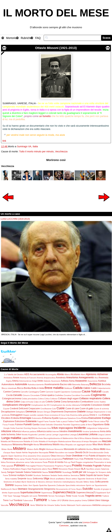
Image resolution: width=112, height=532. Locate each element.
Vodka (57, 505)
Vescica (39, 505)
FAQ (38, 37)
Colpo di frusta (27, 402)
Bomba (27, 388)
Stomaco (22, 489)
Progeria (67, 466)
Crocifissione (45, 408)
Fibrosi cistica (99, 421)
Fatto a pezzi (61, 421)
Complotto (85, 405)
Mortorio (11, 37)
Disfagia (89, 412)
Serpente (21, 478)
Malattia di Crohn (30, 441)
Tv (49, 500)
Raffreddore (15, 469)
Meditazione (7, 444)
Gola (106, 424)
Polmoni (19, 465)
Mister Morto (7, 449)
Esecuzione (94, 418)
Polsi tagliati (31, 466)
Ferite (90, 421)
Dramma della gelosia (79, 415)
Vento (32, 505)
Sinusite (79, 482)
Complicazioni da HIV (40, 405)
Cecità (9, 395)
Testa (68, 495)
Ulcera (65, 500)
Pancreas (8, 458)
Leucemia (82, 434)
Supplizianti (101, 492)
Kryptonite (32, 434)
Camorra (15, 391)
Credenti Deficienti (19, 408)
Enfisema (46, 418)
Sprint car (90, 485)
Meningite (28, 444)
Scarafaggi (67, 472)
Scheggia (91, 472)
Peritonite (88, 459)
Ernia (78, 418)
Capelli (57, 392)
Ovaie (68, 455)
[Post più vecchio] (104, 203)
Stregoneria (49, 489)
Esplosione (8, 421)
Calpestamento (103, 388)
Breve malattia (54, 388)
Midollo (56, 444)
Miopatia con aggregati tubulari (78, 444)
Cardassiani (76, 392)
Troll (11, 500)
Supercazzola (14, 492)
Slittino (86, 482)
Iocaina (86, 431)
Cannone (49, 392)
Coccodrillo (85, 395)
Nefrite (25, 452)
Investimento (75, 431)
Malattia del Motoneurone (12, 441)
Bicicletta (106, 384)
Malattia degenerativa (101, 438)
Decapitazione (8, 411)
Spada (36, 485)
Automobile (21, 384)
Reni (55, 468)
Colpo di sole (39, 402)
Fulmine (19, 424)
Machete (39, 438)
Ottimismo (60, 456)
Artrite (40, 381)
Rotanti (77, 469)
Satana (27, 472)
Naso (13, 452)
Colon (17, 401)
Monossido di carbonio (75, 449)
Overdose (77, 455)
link (4, 140)
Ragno (24, 469)
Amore (16, 377)
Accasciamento (37, 374)
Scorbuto (37, 475)
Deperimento (57, 411)
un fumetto (45, 116)
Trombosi (17, 500)
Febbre (71, 421)
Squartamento (101, 485)
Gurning (27, 428)
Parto (76, 459)
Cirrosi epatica (47, 395)
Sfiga (46, 478)
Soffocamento (101, 481)
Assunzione (93, 381)
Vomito (63, 505)
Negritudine (33, 452)
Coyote (6, 408)
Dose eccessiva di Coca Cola (57, 415)
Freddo (11, 424)
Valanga (105, 500)
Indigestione (92, 428)
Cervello (17, 395)
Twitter (54, 500)
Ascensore (55, 381)
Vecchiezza (61, 151)
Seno (82, 475)
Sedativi (53, 475)
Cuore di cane (72, 408)
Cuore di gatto (86, 408)
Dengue (47, 412)
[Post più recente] (8, 203)
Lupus (25, 438)
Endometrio (37, 418)
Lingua (101, 434)
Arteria (15, 381)
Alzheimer (102, 374)
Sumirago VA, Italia (27, 146)
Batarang (85, 384)
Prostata (87, 465)
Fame (45, 421)
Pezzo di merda (55, 462)
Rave (50, 469)
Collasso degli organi (68, 398)
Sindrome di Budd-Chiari (96, 479)
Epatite (55, 418)
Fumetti (27, 424)
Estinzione (20, 421)
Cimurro (26, 395)
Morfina (89, 449)
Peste (45, 462)
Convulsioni (97, 405)
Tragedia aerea (93, 495)
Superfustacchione (30, 492)
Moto (102, 449)
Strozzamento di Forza (66, 489)
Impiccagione (66, 428)
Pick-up (67, 462)
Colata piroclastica (29, 398)
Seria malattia (11, 479)
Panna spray (19, 459)
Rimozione (63, 469)
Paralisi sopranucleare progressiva (47, 459)
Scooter (29, 475)
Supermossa (46, 492)
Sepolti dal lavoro (94, 475)
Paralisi (28, 459)
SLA (83, 468)
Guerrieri (19, 428)
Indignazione (103, 428)
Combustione (86, 401)
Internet (55, 431)
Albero (67, 374)
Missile (107, 444)
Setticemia (38, 478)
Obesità (78, 452)
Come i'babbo (100, 402)
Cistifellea (59, 395)
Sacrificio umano (93, 469)
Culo (54, 408)
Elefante (106, 415)
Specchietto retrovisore (75, 485)
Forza (5, 424)
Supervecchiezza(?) (86, 492)
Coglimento (98, 395)
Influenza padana (28, 431)
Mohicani (50, 449)
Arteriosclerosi (25, 381)
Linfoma (93, 434)
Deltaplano (20, 412)
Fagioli (40, 421)
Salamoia (105, 469)
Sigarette (81, 479)
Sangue (11, 472)
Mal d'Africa (79, 438)
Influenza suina (44, 431)
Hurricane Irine (44, 428)
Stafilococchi (6, 489)
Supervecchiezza (64, 492)
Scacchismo (55, 472)
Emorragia (25, 418)
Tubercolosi (28, 500)
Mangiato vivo (95, 441)
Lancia (48, 434)
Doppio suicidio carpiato (33, 415)
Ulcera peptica (75, 500)
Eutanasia (31, 421)
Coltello (49, 401)
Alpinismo (91, 374)
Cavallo (105, 392)
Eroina (84, 418)
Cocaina (67, 395)
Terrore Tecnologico (56, 496)
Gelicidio (49, 424)
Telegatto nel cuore (29, 496)
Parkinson (68, 458)
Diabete (81, 411)
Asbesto (47, 381)
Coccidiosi (75, 395)
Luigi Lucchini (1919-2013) (15, 219)
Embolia (15, 418)
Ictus (54, 427)
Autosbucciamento (36, 384)
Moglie (42, 449)
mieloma (96, 505)
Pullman (106, 465)
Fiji (107, 421)
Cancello (24, 392)
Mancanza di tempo (80, 441)
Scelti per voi (79, 472)
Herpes (34, 428)
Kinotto (25, 434)
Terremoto (43, 495)
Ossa (53, 455)
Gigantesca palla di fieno (81, 424)
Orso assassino (43, 456)
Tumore (40, 500)
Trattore (105, 496)
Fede (76, 421)
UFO (59, 500)
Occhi (85, 452)
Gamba (35, 424)
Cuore (61, 408)
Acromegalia (50, 374)
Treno (6, 500)
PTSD (85, 456)
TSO (5, 496)
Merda (36, 444)
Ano (96, 378)
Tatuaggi (16, 496)
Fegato (83, 421)
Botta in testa (37, 388)
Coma (57, 401)
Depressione (70, 411)
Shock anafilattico (57, 479)
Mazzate (106, 441)
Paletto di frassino (97, 455)
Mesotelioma (46, 444)
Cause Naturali (91, 391)
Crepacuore (34, 408)
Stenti (14, 489)
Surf (108, 492)
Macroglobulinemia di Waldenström (58, 438)
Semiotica (75, 475)
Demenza (31, 411)
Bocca (20, 388)
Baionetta (76, 384)
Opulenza (18, 456)
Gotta (12, 428)
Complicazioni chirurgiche (17, 404)
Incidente (80, 427)
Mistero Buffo (33, 449)
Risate (71, 469)
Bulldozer (68, 388)
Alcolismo (75, 374)
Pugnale (97, 465)
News (51, 452)
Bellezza (95, 384)
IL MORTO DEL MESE (56, 13)
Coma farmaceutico (70, 401)
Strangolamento (35, 489)
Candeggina (34, 392)
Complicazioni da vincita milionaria (65, 405)
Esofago (106, 418)
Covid (106, 404)
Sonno (9, 485)
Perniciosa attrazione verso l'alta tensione (24, 462)
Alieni (83, 374)
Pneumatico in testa (102, 462)
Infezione (6, 431)
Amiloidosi (8, 378)
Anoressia (103, 377)
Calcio (86, 388)
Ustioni (91, 500)
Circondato (35, 395)
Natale (18, 452)
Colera (41, 398)
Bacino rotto (66, 384)
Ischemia (11, 434)
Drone (92, 415)
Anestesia (61, 377)
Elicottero (6, 418)
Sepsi (106, 475)
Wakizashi (71, 505)
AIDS (26, 374)
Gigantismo (98, 424)
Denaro (40, 412)
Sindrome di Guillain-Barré (15, 482)
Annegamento (86, 377)
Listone (107, 434)
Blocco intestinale (9, 388)
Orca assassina (29, 456)
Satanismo (36, 472)
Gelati (42, 424)
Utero (97, 500)
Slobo (92, 482)
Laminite (41, 434)
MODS (31, 438)
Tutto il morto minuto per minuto (36, 151)
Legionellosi (64, 434)
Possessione (48, 466)
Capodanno (65, 392)
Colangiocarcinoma (11, 398)
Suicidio (87, 488)
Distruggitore (16, 415)
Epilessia (63, 418)
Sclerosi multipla (17, 475)
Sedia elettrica (64, 475)
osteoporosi (106, 505)
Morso (96, 449)
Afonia (60, 374)
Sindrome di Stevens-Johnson (40, 482)
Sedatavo (46, 475)
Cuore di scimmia (101, 408)
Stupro (79, 489)
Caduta (77, 388)
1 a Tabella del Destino (14, 374)
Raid (29, 469)
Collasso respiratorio (90, 398)
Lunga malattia (11, 438)
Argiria (9, 381)
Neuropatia (43, 452)
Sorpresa (18, 485)
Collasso (54, 398)
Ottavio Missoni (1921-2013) (56, 48)
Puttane (6, 469)
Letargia (73, 434)
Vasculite (4, 505)
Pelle (81, 459)
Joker (18, 434)
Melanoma (18, 444)
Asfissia (64, 381)
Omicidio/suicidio (96, 452)
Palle (109, 456)
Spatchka (43, 485)
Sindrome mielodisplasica (64, 482)
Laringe (55, 434)
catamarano (86, 505)
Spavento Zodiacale (56, 485)
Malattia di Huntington (48, 441)
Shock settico (71, 479)
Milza (62, 444)
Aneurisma (72, 377)
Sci (96, 472)
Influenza (16, 431)
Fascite (52, 421)
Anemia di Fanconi (28, 378)
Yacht (78, 505)
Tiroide (74, 496)
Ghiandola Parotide (62, 424)
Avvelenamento (52, 384)
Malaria (88, 438)
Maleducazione (64, 441)
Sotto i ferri (27, 485)
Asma (72, 381)
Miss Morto (98, 444)
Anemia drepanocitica (46, 378)
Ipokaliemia (94, 431)
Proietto (77, 465)
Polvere (39, 466)
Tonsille (81, 496)
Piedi (73, 462)
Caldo (94, 388)
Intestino (63, 431)
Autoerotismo (8, 384)
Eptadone (71, 418)
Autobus (102, 381)
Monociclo (58, 449)
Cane (42, 391)
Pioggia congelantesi (84, 462)
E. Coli (99, 415)
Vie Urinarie (49, 505)
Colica (47, 398)
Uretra (84, 500)
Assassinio (81, 380)
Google (6, 428)
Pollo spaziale (7, 466)
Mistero (19, 448)
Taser (10, 496)
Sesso (29, 479)
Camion (7, 391)
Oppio (10, 456)
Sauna (45, 472)
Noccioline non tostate (64, 452)
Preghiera (59, 466)
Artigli (34, 381)
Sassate (19, 472)
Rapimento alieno (39, 469)
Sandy (4, 472)
